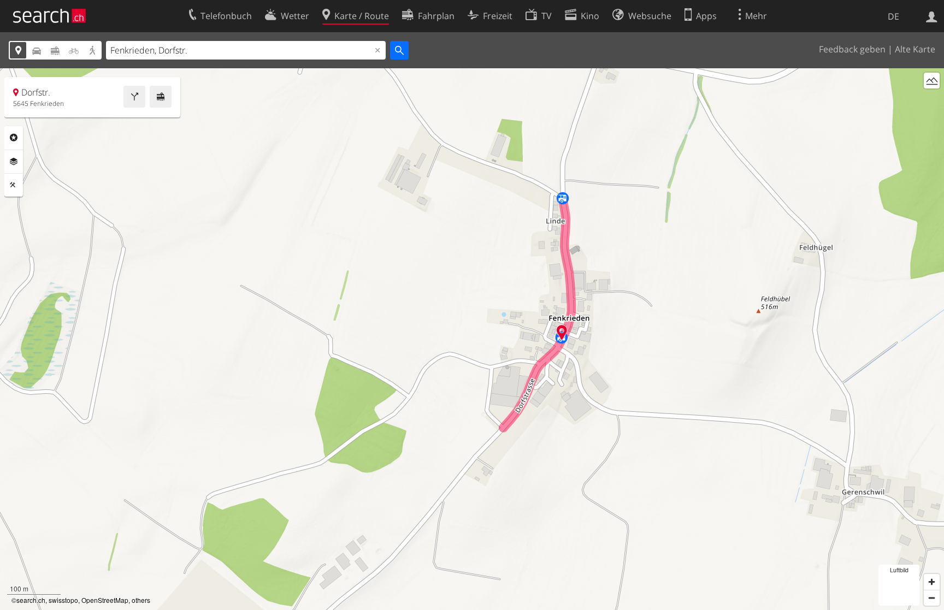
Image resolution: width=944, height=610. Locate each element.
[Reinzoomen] (932, 582)
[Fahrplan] (161, 97)
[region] (472, 339)
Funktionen (13, 185)
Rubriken (13, 137)
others (141, 600)
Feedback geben (852, 49)
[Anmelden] (931, 15)
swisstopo (63, 600)
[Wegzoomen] (932, 598)
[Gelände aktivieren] (932, 80)
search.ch (30, 600)
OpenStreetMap (104, 600)
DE (893, 16)
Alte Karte (915, 49)
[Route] (134, 97)
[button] (562, 332)
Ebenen (13, 161)
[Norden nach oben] (932, 101)
